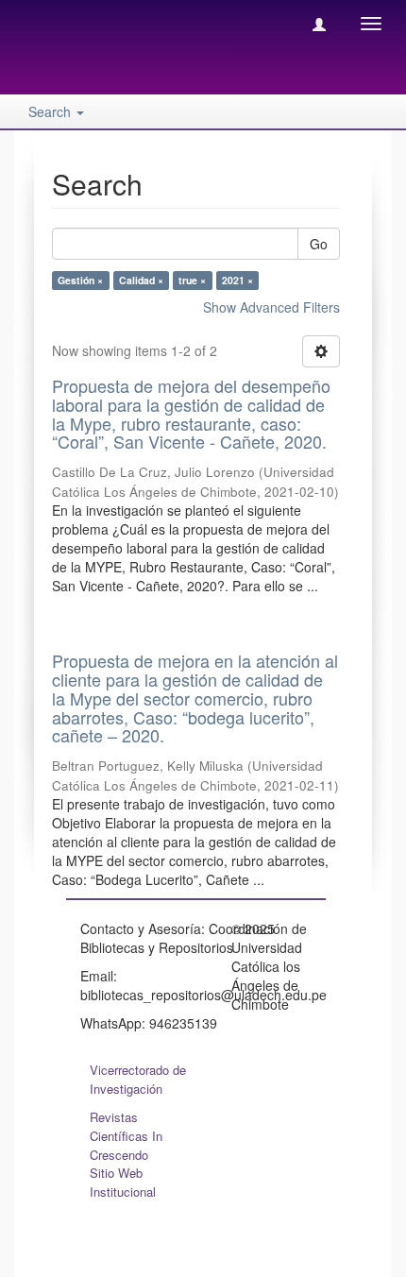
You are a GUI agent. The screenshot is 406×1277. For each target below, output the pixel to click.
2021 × (237, 280)
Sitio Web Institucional (123, 1182)
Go (319, 243)
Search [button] (51, 111)
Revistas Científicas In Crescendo (126, 1136)
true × (192, 280)
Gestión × (80, 280)
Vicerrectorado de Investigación (138, 1079)
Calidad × (141, 280)
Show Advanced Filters (271, 307)
